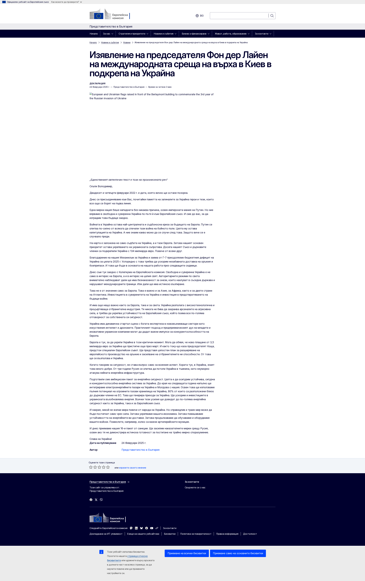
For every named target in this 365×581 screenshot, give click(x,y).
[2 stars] (93, 467)
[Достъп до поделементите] (113, 34)
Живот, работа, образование (231, 33)
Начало (94, 33)
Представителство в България (140, 449)
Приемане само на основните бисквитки (238, 553)
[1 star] (91, 467)
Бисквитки (170, 533)
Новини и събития (163, 33)
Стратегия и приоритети (132, 33)
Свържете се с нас (195, 487)
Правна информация (227, 533)
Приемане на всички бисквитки (187, 553)
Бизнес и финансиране (194, 33)
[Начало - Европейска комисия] (113, 14)
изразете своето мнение (132, 467)
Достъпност (250, 533)
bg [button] (202, 15)
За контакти (261, 33)
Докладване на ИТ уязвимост (106, 533)
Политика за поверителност (195, 533)
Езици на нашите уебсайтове (143, 533)
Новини (126, 42)
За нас (106, 33)
